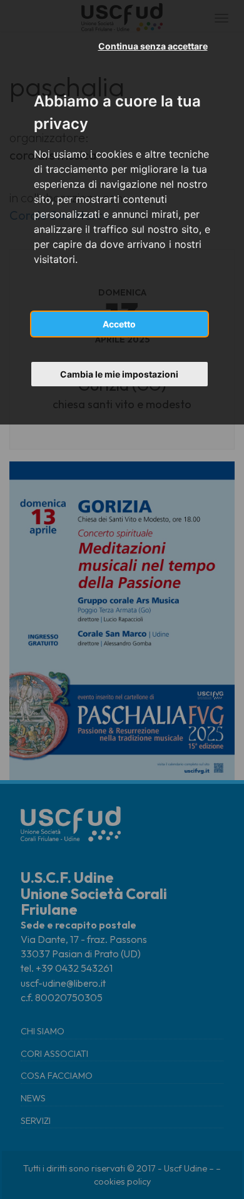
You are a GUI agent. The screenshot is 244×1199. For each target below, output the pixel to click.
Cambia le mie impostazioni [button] (119, 374)
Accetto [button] (119, 324)
